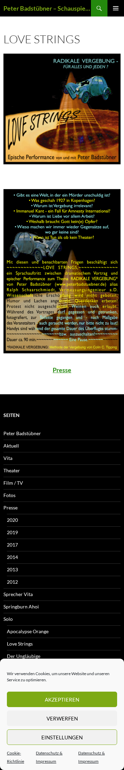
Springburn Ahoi (21, 606)
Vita (7, 458)
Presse (62, 370)
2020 (12, 520)
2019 (12, 532)
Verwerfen (62, 718)
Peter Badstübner (22, 433)
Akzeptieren (62, 699)
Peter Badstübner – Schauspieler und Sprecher (47, 8)
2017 (12, 545)
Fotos (9, 495)
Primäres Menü (115, 8)
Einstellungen (62, 737)
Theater (11, 470)
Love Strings (20, 644)
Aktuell (11, 446)
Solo (8, 619)
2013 (12, 569)
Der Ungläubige (23, 656)
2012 (12, 582)
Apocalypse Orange (28, 631)
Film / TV (13, 483)
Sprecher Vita (18, 594)
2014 (12, 557)
